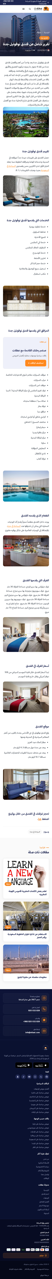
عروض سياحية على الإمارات (39, 1132)
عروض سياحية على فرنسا (40, 1143)
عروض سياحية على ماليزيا (40, 1093)
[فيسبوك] (46, 1076)
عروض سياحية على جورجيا (40, 1104)
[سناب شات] (17, 1076)
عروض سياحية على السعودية (39, 1139)
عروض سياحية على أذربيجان (39, 1108)
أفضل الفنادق (44, 1202)
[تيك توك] (23, 1076)
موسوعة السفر (44, 1205)
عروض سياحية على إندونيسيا (39, 1100)
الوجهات (46, 1198)
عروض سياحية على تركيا (41, 1124)
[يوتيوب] (29, 1076)
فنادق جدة (44, 38)
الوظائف (46, 1178)
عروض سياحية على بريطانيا (40, 1135)
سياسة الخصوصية (42, 1166)
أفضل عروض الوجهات (41, 1089)
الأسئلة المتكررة (43, 1163)
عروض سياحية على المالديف (39, 1096)
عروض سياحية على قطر (41, 1147)
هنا (39, 819)
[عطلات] (41, 9)
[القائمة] (23, 8)
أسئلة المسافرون (43, 1209)
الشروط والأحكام (43, 1170)
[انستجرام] (35, 1076)
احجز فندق (45, 1194)
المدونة (46, 1213)
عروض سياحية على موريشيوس (38, 1128)
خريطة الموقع (44, 1275)
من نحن (46, 1159)
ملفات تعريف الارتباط (15, 1269)
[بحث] (29, 8)
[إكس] (41, 1076)
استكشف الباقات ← (35, 363)
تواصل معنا (45, 1174)
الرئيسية (46, 32)
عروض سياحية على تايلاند (40, 1112)
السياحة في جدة (14, 526)
